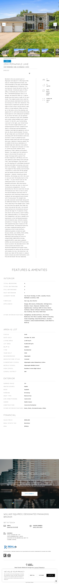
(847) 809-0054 (37, 527)
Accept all (50, 575)
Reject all (32, 575)
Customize (41, 575)
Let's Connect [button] (29, 494)
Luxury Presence (39, 568)
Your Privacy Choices (29, 582)
